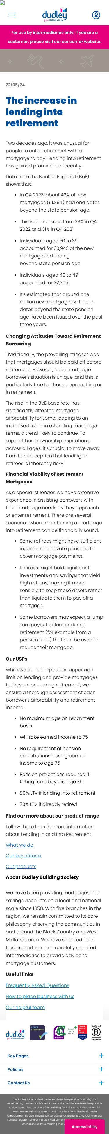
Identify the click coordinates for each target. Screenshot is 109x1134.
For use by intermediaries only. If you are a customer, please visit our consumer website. (54, 37)
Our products (21, 866)
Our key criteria (23, 855)
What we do (19, 845)
